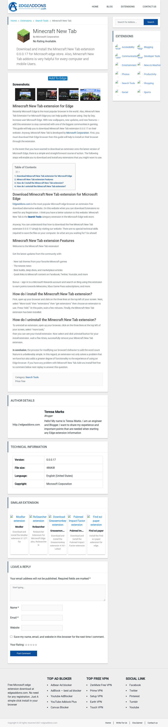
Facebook (135, 685)
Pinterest (134, 696)
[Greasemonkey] (58, 519)
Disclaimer (137, 723)
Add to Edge (19, 552)
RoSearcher (38, 526)
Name (14, 607)
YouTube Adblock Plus (64, 701)
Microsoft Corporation (77, 132)
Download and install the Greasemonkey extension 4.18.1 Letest (57, 542)
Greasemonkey (58, 530)
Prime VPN (96, 690)
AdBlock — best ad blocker (66, 690)
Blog (110, 6)
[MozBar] (19, 517)
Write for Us (121, 723)
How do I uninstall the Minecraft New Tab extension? (41, 186)
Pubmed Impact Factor (81, 530)
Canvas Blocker (60, 707)
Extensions (128, 6)
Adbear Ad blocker (61, 685)
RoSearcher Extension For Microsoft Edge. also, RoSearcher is (38, 538)
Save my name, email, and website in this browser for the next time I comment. (59, 636)
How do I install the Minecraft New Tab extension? (40, 183)
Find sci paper (96, 530)
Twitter (133, 690)
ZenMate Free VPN (101, 685)
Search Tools (41, 20)
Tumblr (133, 701)
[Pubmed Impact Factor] (77, 519)
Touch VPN (96, 707)
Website (14, 627)
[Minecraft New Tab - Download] (58, 78)
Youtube (134, 707)
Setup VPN (96, 696)
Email (14, 617)
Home (95, 6)
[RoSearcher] (38, 517)
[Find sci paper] (96, 519)
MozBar (19, 526)
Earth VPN (96, 701)
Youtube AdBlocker (62, 696)
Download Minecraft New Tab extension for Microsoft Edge (44, 176)
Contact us (149, 6)
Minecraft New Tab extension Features (35, 179)
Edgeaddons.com (22, 204)
